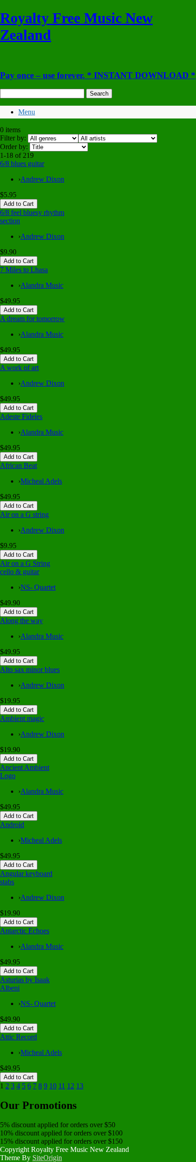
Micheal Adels (41, 481)
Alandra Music (42, 285)
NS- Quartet (38, 587)
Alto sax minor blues (30, 669)
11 (61, 1086)
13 (79, 1086)
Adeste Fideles (21, 416)
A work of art (19, 367)
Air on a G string (24, 514)
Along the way (21, 620)
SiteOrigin (47, 1158)
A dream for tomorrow (32, 319)
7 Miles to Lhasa (24, 270)
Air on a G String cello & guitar (25, 567)
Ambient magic (22, 718)
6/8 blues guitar (22, 163)
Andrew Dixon (42, 179)
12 (70, 1086)
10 (53, 1086)
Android (12, 824)
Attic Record (18, 1037)
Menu (26, 112)
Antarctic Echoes (24, 931)
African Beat (18, 465)
